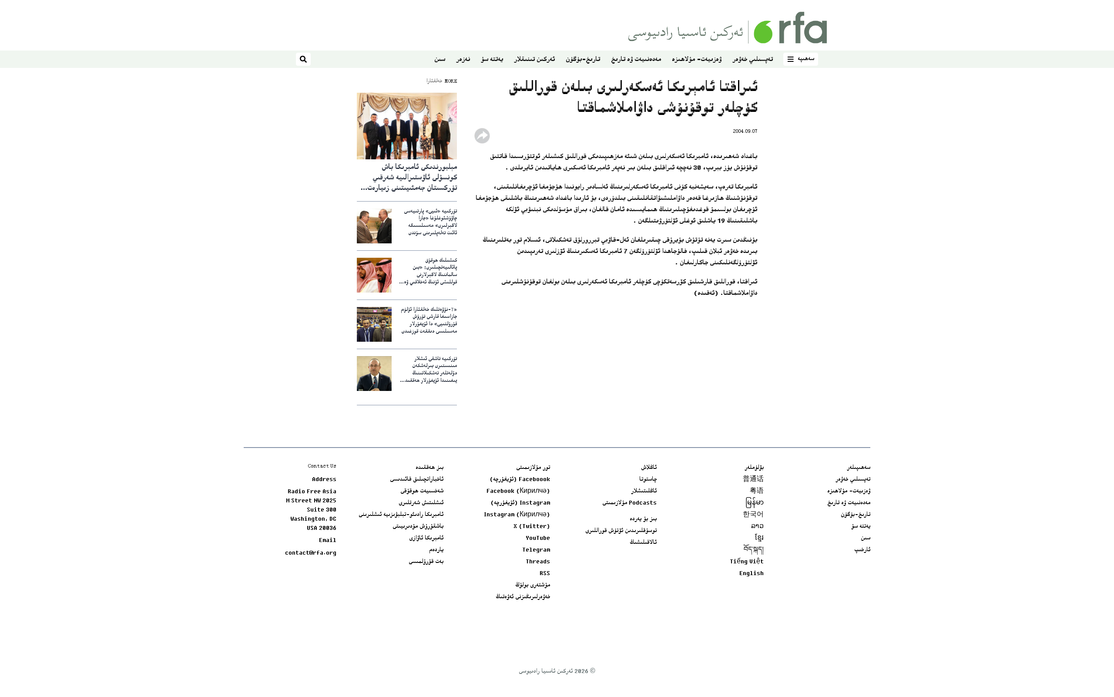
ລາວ (757, 526)
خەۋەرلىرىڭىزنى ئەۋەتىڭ (523, 597)
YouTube (538, 538)
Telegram (536, 550)
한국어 (753, 515)
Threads (538, 562)
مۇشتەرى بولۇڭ (532, 585)
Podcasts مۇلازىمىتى (629, 503)
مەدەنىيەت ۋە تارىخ (636, 60)
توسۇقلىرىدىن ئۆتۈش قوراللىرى (621, 531)
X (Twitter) (531, 526)
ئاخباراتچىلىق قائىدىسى (416, 479)
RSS (545, 573)
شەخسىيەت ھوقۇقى (421, 491)
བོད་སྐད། (754, 550)
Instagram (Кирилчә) (517, 515)
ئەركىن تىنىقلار (534, 60)
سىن (439, 60)
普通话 (753, 479)
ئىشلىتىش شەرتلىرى (421, 503)
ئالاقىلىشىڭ (643, 543)
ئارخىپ (862, 550)
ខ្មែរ (759, 538)
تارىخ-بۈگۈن (583, 60)
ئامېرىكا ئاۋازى (426, 538)
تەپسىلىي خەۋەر (752, 60)
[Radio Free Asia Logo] (727, 28)
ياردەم (436, 550)
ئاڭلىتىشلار (644, 491)
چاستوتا (648, 479)
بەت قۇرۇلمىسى (426, 562)
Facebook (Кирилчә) (518, 491)
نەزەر (463, 60)
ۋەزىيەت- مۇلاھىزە (696, 60)
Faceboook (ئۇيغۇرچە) (520, 479)
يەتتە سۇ (492, 60)
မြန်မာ (754, 503)
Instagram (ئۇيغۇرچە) (520, 503)
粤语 (757, 491)
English (751, 573)
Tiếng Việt (747, 562)
